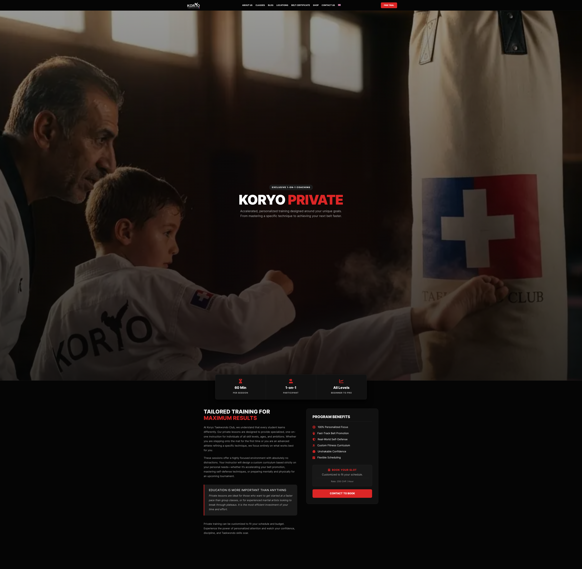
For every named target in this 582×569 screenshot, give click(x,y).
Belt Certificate (300, 5)
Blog (270, 5)
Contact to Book (342, 493)
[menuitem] (339, 5)
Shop (316, 5)
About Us (247, 5)
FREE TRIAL (389, 5)
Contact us (328, 5)
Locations (282, 5)
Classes (260, 5)
